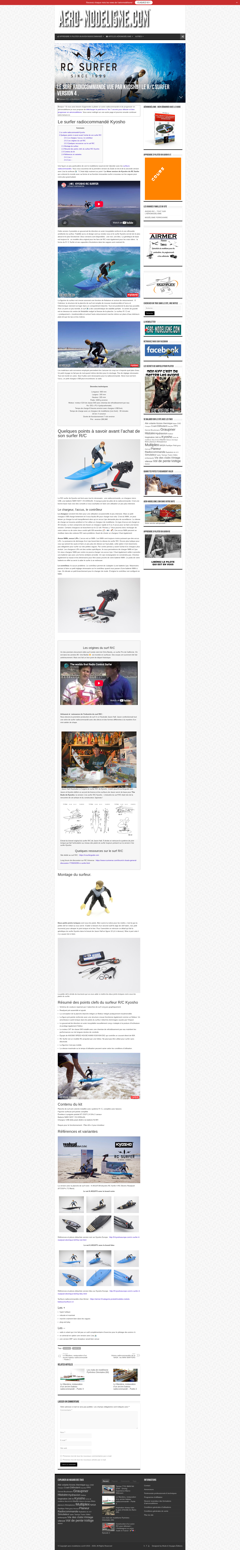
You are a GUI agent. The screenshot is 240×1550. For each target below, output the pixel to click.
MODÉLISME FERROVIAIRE (156, 217)
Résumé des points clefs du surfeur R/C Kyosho (80, 149)
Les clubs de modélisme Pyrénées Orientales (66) (98, 1371)
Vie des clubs (162, 457)
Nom (62, 1432)
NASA (162, 445)
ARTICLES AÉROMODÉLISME (119, 36)
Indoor (170, 434)
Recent (105, 1481)
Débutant (162, 426)
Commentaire (66, 1410)
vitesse (148, 461)
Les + (68, 157)
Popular (115, 1481)
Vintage (175, 457)
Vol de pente (162, 461)
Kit (160, 437)
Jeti (156, 437)
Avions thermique (164, 423)
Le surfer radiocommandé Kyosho (72, 132)
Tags (134, 1481)
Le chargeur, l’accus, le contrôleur (78, 138)
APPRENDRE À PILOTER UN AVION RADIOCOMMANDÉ (81, 36)
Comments (125, 1481)
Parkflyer (169, 445)
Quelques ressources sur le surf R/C (79, 143)
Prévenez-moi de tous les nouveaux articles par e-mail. (84, 1460)
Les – (68, 160)
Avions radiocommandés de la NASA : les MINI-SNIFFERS (123, 1355)
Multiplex (152, 445)
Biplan (175, 423)
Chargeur (148, 426)
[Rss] (144, 1545)
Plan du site (148, 1515)
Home (61, 82)
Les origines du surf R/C (75, 141)
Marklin (163, 440)
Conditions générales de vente (156, 1511)
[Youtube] (149, 1545)
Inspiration (150, 437)
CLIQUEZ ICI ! (143, 2)
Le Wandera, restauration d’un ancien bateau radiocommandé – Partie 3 (72, 1386)
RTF (177, 452)
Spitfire (159, 455)
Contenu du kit (68, 152)
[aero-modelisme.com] (104, 18)
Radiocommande (155, 451)
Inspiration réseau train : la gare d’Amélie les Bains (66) (126, 1510)
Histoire (150, 433)
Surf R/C (77, 1348)
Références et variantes (72, 154)
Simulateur (150, 454)
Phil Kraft (147, 449)
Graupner (167, 429)
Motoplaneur (162, 442)
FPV (176, 426)
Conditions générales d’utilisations (157, 1507)
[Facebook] (146, 1545)
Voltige (176, 461)
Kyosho (67, 1348)
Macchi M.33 (156, 440)
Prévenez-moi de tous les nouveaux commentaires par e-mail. (87, 1456)
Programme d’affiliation (153, 1497)
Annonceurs (149, 1489)
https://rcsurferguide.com (89, 855)
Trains (170, 455)
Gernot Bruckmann (152, 430)
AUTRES (138, 36)
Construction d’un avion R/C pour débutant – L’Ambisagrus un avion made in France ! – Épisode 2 (118, 1528)
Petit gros (177, 445)
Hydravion (161, 433)
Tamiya (164, 455)
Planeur (156, 448)
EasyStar (170, 426)
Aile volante (150, 423)
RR (175, 452)
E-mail (63, 1440)
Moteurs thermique (172, 440)
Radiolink (169, 452)
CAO (179, 423)
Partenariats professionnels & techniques (160, 1493)
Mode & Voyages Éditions (172, 1546)
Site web (63, 1448)
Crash (154, 426)
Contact (147, 1486)
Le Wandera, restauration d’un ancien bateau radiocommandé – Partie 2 (75, 1356)
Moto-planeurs (150, 442)
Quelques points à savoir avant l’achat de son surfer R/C (80, 135)
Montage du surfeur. (70, 146)
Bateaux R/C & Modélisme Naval (78, 82)
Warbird (147, 464)
